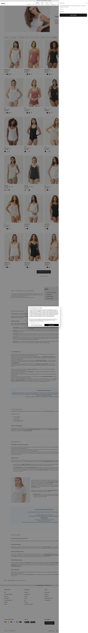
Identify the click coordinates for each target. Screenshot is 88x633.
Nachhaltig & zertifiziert (11, 580)
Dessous (42, 4)
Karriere (25, 596)
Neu (33, 4)
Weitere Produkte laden (44, 271)
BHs (36, 4)
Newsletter (47, 594)
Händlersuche (47, 592)
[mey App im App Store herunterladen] (26, 622)
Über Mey (26, 592)
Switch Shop (73, 15)
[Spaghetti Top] (13, 54)
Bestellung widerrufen (8, 600)
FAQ (5, 592)
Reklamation (6, 598)
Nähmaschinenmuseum (28, 604)
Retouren (6, 596)
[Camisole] (13, 169)
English (62, 11)
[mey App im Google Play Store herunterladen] (32, 622)
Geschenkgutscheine (48, 598)
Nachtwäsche (53, 4)
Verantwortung (27, 594)
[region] (13, 54)
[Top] (13, 92)
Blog (51, 2)
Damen (37, 2)
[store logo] (3, 3)
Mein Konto (47, 596)
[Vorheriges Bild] (5, 53)
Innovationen (29, 4)
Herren (42, 2)
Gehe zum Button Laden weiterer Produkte (7, 43)
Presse (25, 598)
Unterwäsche (47, 4)
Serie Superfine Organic (18, 420)
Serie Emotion (16, 418)
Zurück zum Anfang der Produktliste (12, 279)
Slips (39, 4)
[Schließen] (86, 2)
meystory (26, 602)
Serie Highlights (17, 416)
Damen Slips (26, 316)
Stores (46, 2)
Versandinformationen (8, 594)
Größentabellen (47, 600)
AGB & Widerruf (51, 630)
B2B (25, 600)
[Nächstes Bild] (21, 53)
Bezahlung (6, 602)
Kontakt (5, 604)
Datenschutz (58, 630)
